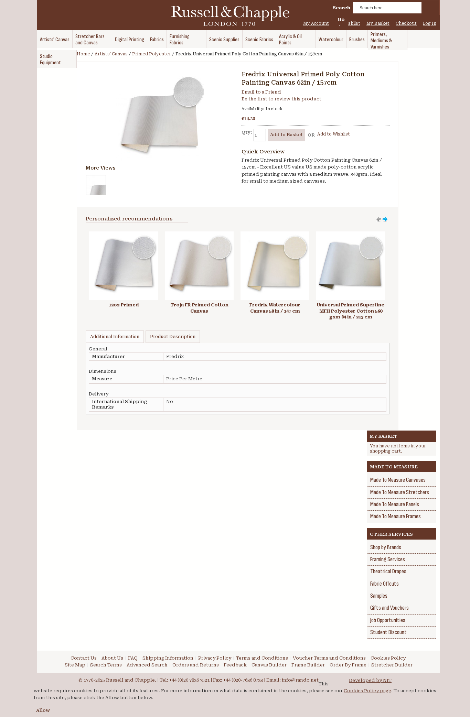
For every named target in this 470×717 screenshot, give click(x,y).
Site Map (75, 664)
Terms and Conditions (262, 658)
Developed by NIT (370, 680)
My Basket (377, 23)
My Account (316, 23)
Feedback (235, 664)
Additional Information (114, 336)
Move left (385, 219)
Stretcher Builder (392, 664)
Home (83, 54)
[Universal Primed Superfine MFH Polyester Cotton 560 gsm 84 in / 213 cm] (350, 234)
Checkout (406, 23)
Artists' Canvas (111, 54)
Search (341, 7)
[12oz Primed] (123, 234)
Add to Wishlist (333, 134)
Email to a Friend (261, 92)
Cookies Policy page (367, 690)
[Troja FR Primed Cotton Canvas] (199, 234)
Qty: (247, 132)
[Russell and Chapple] (236, 15)
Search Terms (106, 664)
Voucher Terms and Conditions (329, 658)
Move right (379, 219)
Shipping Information (167, 658)
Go (341, 19)
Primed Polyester (151, 54)
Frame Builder (308, 664)
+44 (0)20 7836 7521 (189, 680)
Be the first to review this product (281, 98)
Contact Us (84, 658)
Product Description (172, 336)
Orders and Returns (195, 664)
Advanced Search (147, 664)
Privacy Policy (214, 658)
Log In (429, 23)
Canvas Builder (269, 664)
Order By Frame (348, 664)
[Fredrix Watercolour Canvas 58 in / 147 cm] (275, 234)
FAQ (133, 658)
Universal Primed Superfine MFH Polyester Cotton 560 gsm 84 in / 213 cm (350, 310)
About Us (112, 658)
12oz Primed (124, 304)
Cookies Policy (388, 658)
